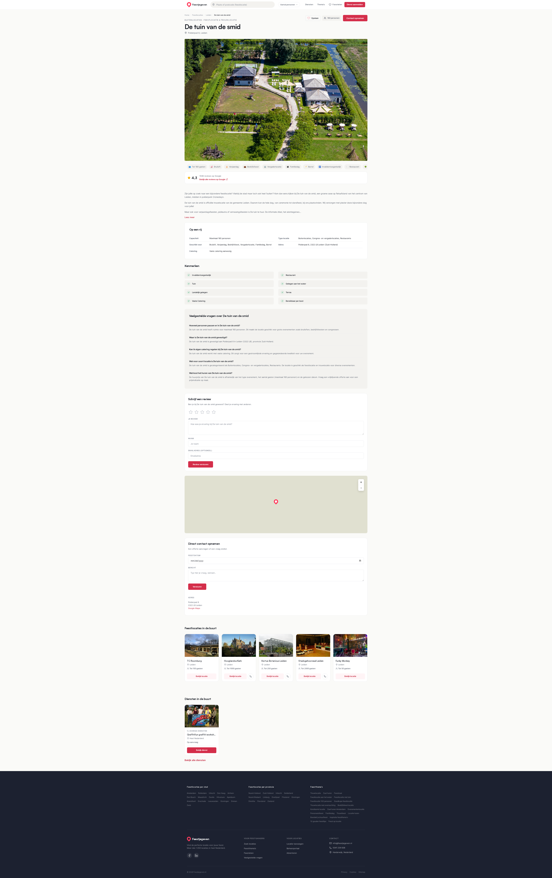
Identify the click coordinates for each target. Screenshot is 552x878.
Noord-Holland (254, 793)
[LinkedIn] (196, 855)
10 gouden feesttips (318, 821)
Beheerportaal (293, 848)
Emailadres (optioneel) (200, 450)
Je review (193, 419)
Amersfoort (191, 801)
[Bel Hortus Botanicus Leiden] (288, 676)
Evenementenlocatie (356, 809)
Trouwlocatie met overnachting (322, 805)
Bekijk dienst (201, 750)
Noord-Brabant (255, 797)
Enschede (202, 801)
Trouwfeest (341, 813)
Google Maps (194, 608)
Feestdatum (194, 555)
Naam (191, 438)
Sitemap (362, 872)
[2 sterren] (196, 412)
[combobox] (242, 4)
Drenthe (252, 801)
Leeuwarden (213, 801)
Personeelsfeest (316, 813)
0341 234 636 (339, 848)
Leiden (208, 15)
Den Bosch (191, 797)
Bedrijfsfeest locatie (346, 805)
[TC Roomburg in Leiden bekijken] (202, 645)
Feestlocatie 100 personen (321, 801)
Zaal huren (327, 793)
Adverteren (292, 853)
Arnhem (231, 793)
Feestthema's (250, 848)
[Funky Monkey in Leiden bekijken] (350, 645)
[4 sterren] (208, 412)
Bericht (192, 568)
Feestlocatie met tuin (342, 797)
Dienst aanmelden (355, 4)
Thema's (321, 4)
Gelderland (288, 793)
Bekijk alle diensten (195, 760)
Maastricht (202, 797)
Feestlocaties (197, 15)
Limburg (266, 797)
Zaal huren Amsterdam (336, 809)
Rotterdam (202, 793)
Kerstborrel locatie (317, 809)
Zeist (189, 805)
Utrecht (212, 793)
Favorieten (249, 853)
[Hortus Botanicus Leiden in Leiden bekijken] (276, 645)
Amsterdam (191, 793)
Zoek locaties (250, 844)
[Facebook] (189, 855)
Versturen (197, 587)
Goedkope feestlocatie (343, 801)
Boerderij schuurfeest (318, 817)
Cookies (353, 872)
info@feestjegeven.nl (342, 843)
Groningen (225, 801)
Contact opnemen (355, 18)
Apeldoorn (231, 797)
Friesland (285, 797)
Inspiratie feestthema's (339, 817)
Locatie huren (353, 813)
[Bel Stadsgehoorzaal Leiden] (325, 676)
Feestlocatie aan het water (321, 797)
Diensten (309, 4)
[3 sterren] (202, 412)
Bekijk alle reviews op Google (212, 179)
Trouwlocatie (315, 793)
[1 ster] (190, 412)
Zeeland (271, 801)
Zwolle (211, 797)
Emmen (234, 801)
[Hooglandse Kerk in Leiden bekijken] (239, 645)
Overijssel (276, 797)
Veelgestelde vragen (253, 857)
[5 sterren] (213, 412)
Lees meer (189, 217)
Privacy (344, 872)
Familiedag (330, 813)
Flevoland (261, 801)
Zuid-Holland (268, 793)
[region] (276, 504)
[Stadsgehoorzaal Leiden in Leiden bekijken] (313, 645)
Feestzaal (338, 793)
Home (187, 15)
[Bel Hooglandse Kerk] (251, 676)
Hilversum (221, 797)
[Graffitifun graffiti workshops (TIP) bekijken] (202, 716)
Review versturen (200, 464)
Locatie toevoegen (295, 844)
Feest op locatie (334, 821)
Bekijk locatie (202, 676)
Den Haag (221, 793)
